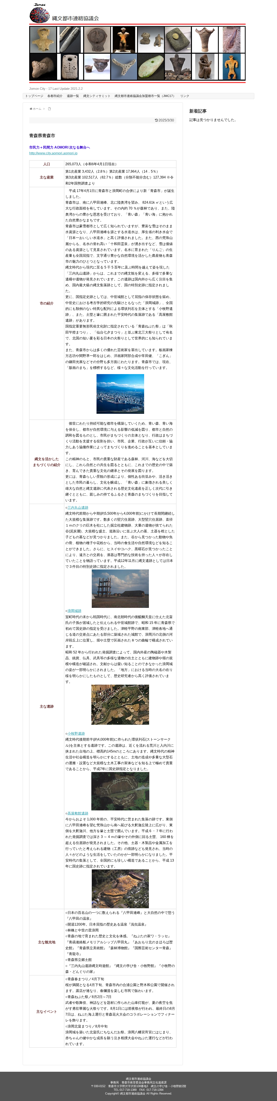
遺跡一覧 (73, 96)
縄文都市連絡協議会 (132, 1093)
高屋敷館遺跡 (78, 813)
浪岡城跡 (74, 611)
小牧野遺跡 (76, 733)
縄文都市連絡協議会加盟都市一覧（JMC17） (145, 96)
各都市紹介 (55, 96)
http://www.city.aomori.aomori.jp (53, 153)
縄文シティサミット (97, 96)
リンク (184, 96)
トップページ (34, 96)
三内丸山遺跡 (78, 507)
